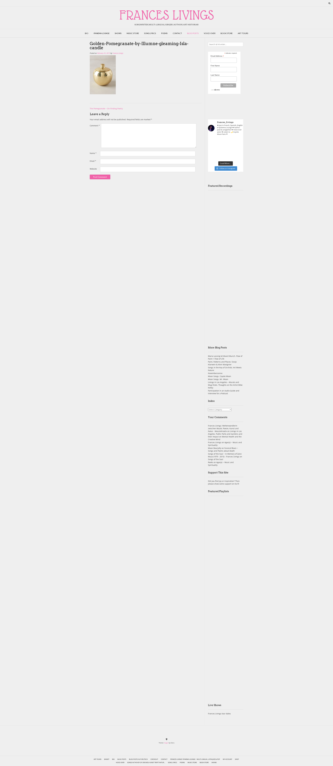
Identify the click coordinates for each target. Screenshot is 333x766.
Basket (106, 759)
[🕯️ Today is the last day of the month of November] (213, 149)
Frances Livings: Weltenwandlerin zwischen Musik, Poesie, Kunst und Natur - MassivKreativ (223, 428)
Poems (164, 33)
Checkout (154, 759)
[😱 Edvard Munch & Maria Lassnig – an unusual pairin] (213, 141)
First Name (215, 66)
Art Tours (243, 33)
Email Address (217, 56)
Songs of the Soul (215, 459)
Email (93, 161)
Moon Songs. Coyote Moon (219, 376)
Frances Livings (118, 53)
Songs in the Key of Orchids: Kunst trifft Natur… (146, 762)
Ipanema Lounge (102, 33)
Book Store (227, 33)
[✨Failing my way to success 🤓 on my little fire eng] (237, 149)
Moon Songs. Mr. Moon (218, 379)
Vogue (166, 743)
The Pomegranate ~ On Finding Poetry (106, 108)
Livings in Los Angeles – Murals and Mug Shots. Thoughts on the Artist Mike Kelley (225, 385)
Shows (118, 33)
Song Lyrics (150, 33)
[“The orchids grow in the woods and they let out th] (225, 156)
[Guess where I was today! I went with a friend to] (237, 141)
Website (93, 169)
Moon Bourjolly (214, 448)
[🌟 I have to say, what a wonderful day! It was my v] (225, 149)
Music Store (133, 33)
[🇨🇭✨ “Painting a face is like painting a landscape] (225, 141)
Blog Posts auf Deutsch (138, 759)
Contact (177, 33)
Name (93, 153)
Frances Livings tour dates (219, 713)
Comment (95, 125)
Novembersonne (215, 373)
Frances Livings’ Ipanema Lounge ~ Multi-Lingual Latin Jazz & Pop (195, 759)
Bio (86, 33)
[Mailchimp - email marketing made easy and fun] (216, 90)
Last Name (215, 75)
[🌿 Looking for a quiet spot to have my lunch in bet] (213, 156)
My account (227, 759)
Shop (237, 759)
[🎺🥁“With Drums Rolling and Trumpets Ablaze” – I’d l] (237, 156)
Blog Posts (193, 33)
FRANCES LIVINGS (166, 15)
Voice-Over (209, 33)
